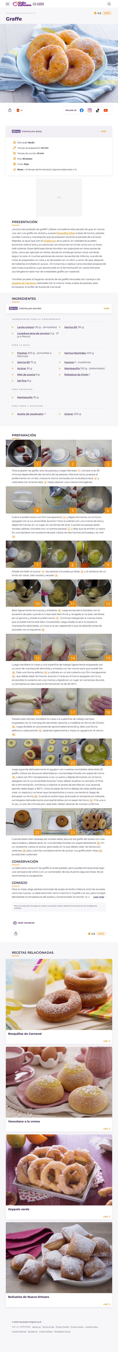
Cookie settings (19, 1331)
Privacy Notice (62, 1327)
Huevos (69, 362)
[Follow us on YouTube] (106, 110)
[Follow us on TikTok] (98, 110)
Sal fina (22, 380)
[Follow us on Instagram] (90, 110)
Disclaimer (33, 1331)
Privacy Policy (77, 1327)
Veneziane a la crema (24, 1121)
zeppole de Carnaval (23, 283)
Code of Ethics (46, 1331)
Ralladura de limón (76, 374)
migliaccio (49, 240)
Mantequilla (72, 368)
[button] (96, 897)
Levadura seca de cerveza (33, 333)
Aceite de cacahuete (30, 413)
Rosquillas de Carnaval (25, 1033)
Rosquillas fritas (65, 233)
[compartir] (10, 110)
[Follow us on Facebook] (82, 110)
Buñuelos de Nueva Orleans (28, 1296)
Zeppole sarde (19, 1209)
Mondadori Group (62, 1331)
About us (36, 1327)
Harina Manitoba (75, 353)
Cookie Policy (91, 1327)
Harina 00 (70, 327)
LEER (105, 1041)
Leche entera (25, 327)
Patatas (22, 353)
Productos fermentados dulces (20, 13)
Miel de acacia (26, 374)
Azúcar (21, 368)
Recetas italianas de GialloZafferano (29, 3)
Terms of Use (48, 1327)
